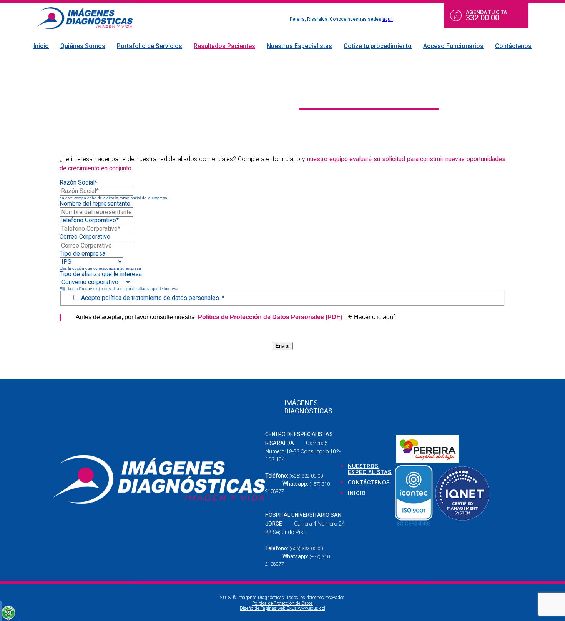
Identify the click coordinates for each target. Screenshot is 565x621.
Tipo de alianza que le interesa (101, 274)
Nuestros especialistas (370, 469)
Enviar (283, 346)
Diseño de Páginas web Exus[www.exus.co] (282, 608)
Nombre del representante (95, 203)
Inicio (41, 46)
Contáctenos (513, 46)
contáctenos (369, 482)
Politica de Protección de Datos (282, 603)
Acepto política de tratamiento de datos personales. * (152, 297)
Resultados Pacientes (224, 46)
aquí (387, 19)
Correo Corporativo (85, 236)
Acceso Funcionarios (453, 46)
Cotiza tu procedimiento (378, 46)
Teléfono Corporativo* (89, 220)
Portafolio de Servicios (149, 46)
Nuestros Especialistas (299, 46)
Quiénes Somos (82, 46)
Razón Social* (78, 182)
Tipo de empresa (82, 253)
